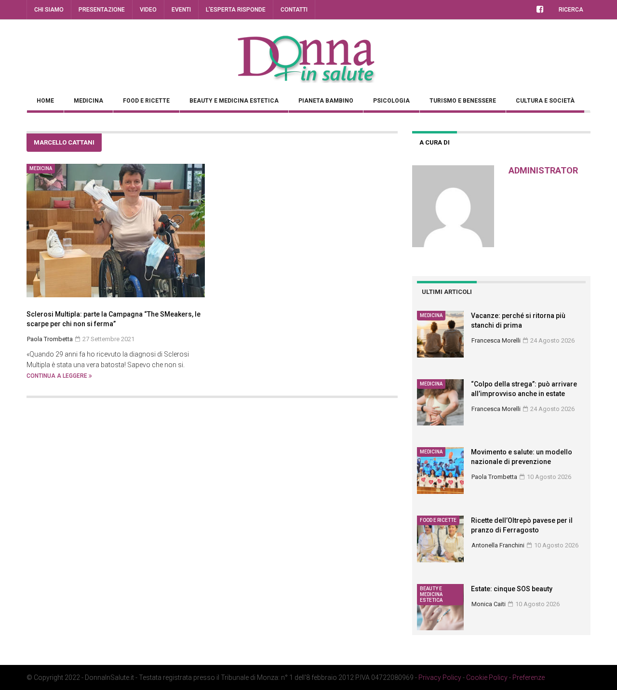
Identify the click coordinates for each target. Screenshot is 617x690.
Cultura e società (545, 100)
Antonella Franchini (497, 545)
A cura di (434, 142)
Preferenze (528, 677)
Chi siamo (49, 9)
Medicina (88, 100)
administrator (543, 170)
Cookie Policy (487, 677)
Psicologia (391, 100)
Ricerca (571, 9)
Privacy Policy (439, 677)
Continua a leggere (58, 375)
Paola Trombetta (494, 476)
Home (45, 100)
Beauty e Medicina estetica (234, 100)
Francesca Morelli (496, 340)
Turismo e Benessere (462, 100)
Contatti (294, 9)
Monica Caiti (488, 604)
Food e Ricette (146, 100)
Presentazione (102, 9)
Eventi (181, 9)
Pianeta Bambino (325, 100)
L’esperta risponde (236, 9)
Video (148, 9)
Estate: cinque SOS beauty (511, 589)
